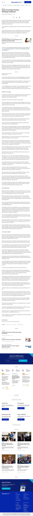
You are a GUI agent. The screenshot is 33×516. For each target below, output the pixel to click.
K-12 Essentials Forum (15, 374)
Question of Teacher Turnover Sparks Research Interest (10, 346)
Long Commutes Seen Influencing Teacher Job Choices (11, 333)
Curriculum (4, 338)
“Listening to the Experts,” (8, 48)
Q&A (20, 442)
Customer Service (25, 497)
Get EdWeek (17, 502)
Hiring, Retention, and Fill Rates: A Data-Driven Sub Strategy (5, 378)
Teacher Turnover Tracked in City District (11, 339)
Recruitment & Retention (5, 374)
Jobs (29, 5)
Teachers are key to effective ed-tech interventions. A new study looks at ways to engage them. (12, 43)
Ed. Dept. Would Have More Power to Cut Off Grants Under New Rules (7, 444)
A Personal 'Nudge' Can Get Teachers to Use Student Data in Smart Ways (12, 40)
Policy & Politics (10, 5)
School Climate (9, 324)
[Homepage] (16, 2)
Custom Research (25, 511)
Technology (23, 5)
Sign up (23, 360)
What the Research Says (12, 38)
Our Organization (18, 494)
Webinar (3, 375)
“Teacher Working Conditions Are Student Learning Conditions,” (17, 47)
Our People (17, 497)
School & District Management (6, 344)
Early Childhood (14, 373)
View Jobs (21, 408)
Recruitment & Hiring (20, 324)
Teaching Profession (5, 38)
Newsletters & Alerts (18, 505)
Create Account (6, 488)
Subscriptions (17, 504)
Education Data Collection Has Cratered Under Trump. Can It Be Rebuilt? (23, 444)
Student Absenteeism (25, 374)
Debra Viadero (4, 335)
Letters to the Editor (26, 494)
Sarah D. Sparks (19, 450)
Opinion (27, 5)
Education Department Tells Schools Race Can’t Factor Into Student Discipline (7, 467)
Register (14, 385)
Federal (3, 8)
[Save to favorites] (16, 17)
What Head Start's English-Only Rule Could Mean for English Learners (23, 467)
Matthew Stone (4, 450)
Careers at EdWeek (18, 500)
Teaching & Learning (17, 5)
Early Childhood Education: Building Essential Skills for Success (16, 377)
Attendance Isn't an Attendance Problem (26, 377)
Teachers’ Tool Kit (4, 74)
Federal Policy (14, 324)
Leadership (5, 5)
